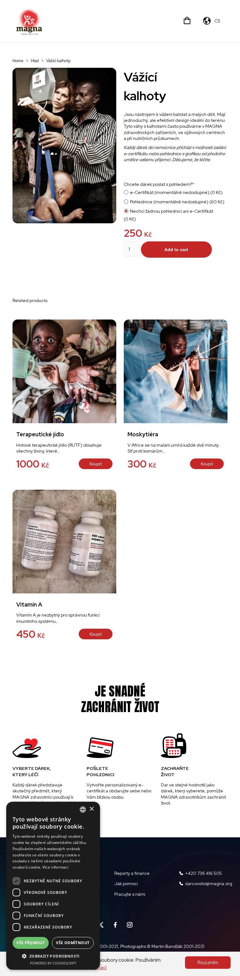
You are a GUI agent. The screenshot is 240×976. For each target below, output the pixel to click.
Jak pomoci (126, 883)
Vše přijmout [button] (30, 942)
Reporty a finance (132, 873)
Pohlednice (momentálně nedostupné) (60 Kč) (177, 202)
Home (17, 60)
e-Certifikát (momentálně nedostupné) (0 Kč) (176, 192)
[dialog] (53, 886)
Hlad (35, 60)
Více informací (55, 867)
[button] (53, 956)
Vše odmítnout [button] (72, 942)
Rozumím (208, 962)
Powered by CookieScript (53, 963)
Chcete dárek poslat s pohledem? (159, 184)
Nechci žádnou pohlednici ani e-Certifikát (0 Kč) (168, 215)
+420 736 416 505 (203, 873)
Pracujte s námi (129, 894)
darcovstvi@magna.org (208, 883)
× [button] (91, 809)
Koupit (96, 464)
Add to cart (176, 249)
